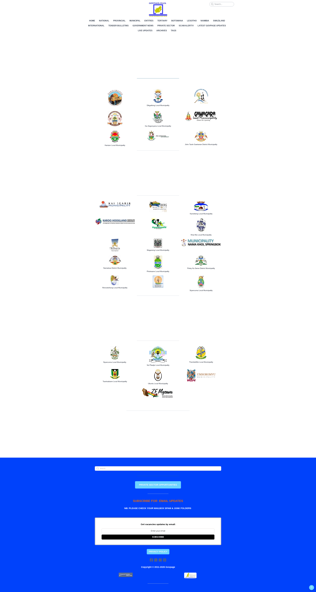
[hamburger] (84, 4)
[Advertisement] (158, 56)
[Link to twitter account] (155, 560)
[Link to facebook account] (151, 560)
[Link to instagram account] (160, 560)
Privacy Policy (158, 551)
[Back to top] (311, 587)
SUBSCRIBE (158, 537)
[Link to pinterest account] (164, 560)
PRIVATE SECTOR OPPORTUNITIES (158, 485)
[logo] (158, 9)
